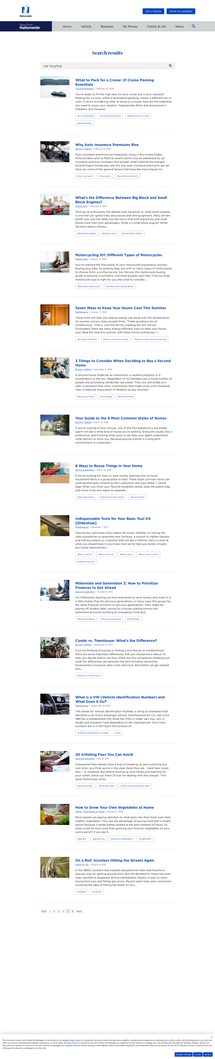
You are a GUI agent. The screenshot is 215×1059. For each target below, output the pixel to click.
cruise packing (86, 116)
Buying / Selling (83, 149)
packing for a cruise (139, 116)
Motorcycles (81, 259)
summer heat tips (88, 339)
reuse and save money (113, 497)
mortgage (107, 396)
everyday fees (107, 786)
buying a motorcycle (89, 286)
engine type (110, 233)
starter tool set (86, 562)
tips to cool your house (116, 339)
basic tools (127, 554)
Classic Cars (81, 206)
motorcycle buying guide (120, 286)
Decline (208, 1054)
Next (79, 911)
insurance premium (128, 176)
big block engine (87, 233)
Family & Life (81, 864)
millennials (134, 619)
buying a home (86, 396)
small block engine (133, 233)
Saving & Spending (84, 470)
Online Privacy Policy (72, 1040)
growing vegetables (122, 839)
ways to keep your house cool (151, 339)
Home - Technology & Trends (90, 811)
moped (82, 892)
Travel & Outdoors (84, 88)
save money (138, 497)
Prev (44, 911)
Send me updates (181, 11)
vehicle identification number (94, 733)
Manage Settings (183, 1054)
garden (82, 839)
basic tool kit (85, 554)
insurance (106, 176)
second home (126, 396)
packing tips (85, 123)
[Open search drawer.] (193, 26)
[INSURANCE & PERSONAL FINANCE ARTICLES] (30, 26)
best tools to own (149, 554)
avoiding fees (85, 786)
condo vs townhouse (89, 675)
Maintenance (81, 312)
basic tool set (107, 554)
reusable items (86, 497)
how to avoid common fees (136, 786)
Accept (198, 1054)
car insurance (86, 176)
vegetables (145, 839)
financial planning (112, 619)
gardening (99, 839)
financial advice (87, 619)
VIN (119, 733)
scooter (98, 892)
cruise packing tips (111, 116)
